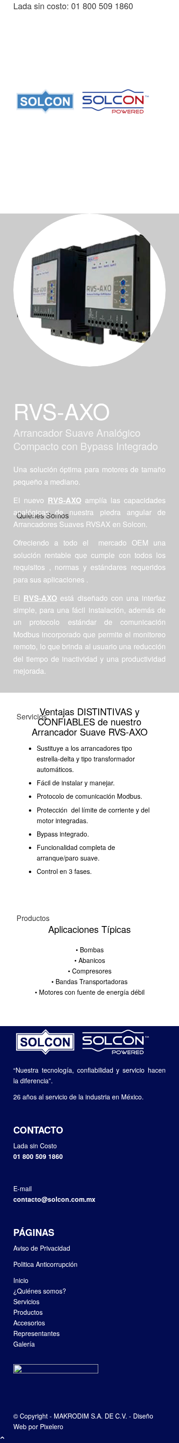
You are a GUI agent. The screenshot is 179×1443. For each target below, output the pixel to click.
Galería (24, 1343)
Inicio (20, 1280)
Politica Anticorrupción (45, 1264)
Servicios (26, 1301)
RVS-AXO (64, 500)
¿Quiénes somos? (39, 1290)
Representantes (36, 1333)
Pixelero (51, 1426)
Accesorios (29, 1322)
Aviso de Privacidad (41, 1248)
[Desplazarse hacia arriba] (2, 1437)
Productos (28, 1312)
